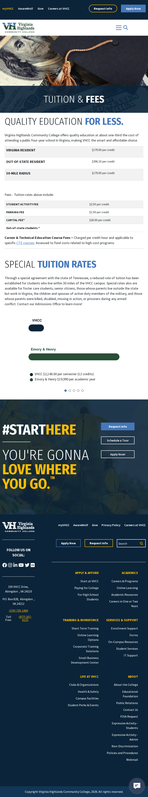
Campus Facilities (87, 698)
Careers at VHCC (58, 8)
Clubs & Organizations (84, 685)
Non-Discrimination (125, 746)
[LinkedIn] (15, 565)
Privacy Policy (111, 525)
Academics (130, 573)
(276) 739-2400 (18, 610)
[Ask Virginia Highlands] (137, 786)
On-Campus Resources (123, 642)
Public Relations (127, 703)
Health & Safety (88, 691)
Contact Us (130, 710)
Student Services (127, 648)
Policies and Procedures (122, 753)
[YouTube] (21, 565)
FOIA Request (129, 716)
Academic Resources (124, 594)
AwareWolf (25, 8)
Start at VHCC (90, 581)
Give (40, 8)
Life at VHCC (89, 676)
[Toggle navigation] (118, 27)
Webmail (132, 760)
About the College (126, 685)
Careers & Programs (125, 581)
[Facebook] (4, 565)
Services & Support (122, 620)
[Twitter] (27, 565)
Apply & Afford (87, 573)
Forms (134, 635)
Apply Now (133, 8)
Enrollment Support (124, 628)
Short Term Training (85, 628)
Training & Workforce (81, 620)
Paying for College (86, 588)
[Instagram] (10, 565)
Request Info (103, 8)
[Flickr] (33, 565)
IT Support (131, 655)
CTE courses (25, 243)
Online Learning (127, 588)
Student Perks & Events (83, 705)
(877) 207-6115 (25, 618)
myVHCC (7, 8)
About (133, 676)
